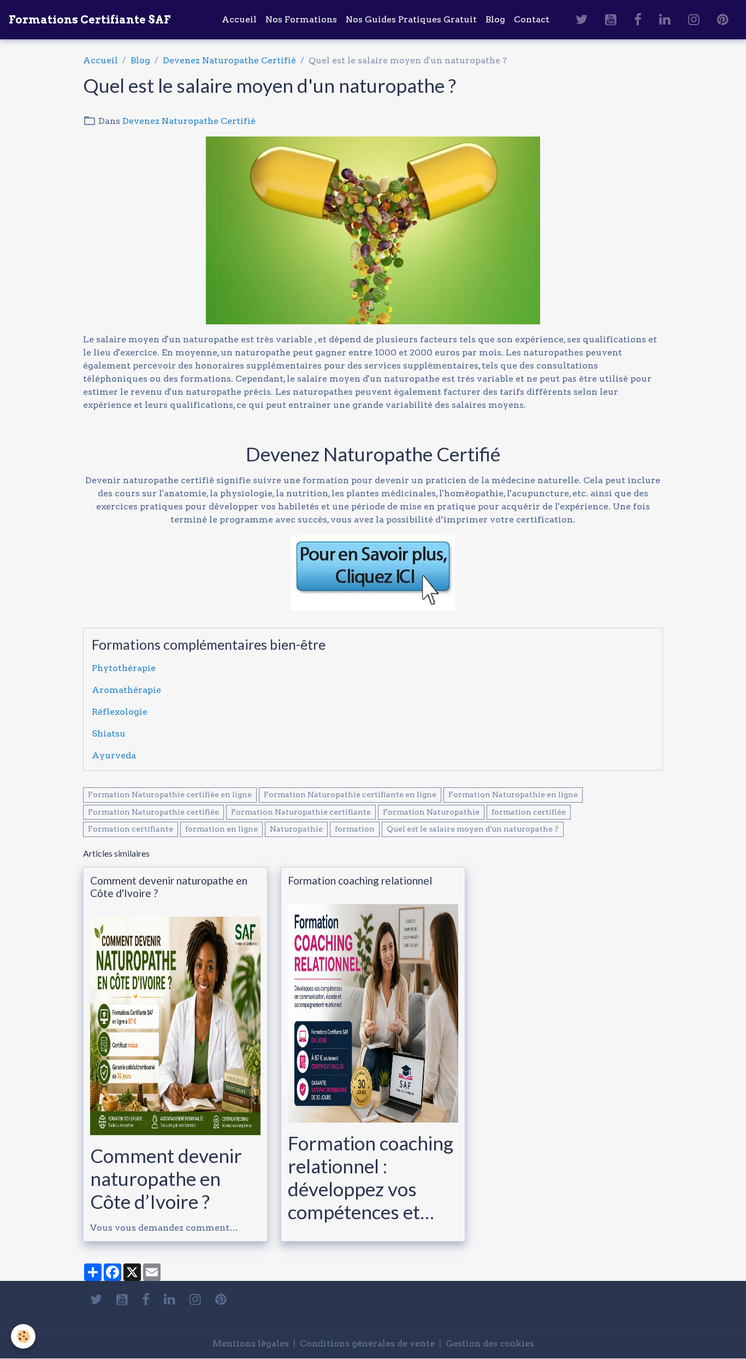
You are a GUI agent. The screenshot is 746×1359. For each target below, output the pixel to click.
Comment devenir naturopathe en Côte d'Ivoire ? (168, 886)
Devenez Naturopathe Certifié (229, 60)
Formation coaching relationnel (360, 880)
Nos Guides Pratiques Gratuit (411, 19)
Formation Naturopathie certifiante (301, 812)
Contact (531, 19)
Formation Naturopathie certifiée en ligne (170, 794)
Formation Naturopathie (431, 812)
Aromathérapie (126, 690)
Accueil (239, 19)
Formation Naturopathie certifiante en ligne (350, 794)
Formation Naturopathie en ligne (513, 794)
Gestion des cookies (490, 1343)
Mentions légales (250, 1343)
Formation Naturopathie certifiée (153, 812)
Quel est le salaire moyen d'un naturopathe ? (473, 828)
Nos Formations (301, 19)
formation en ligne (221, 828)
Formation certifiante (130, 828)
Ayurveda (114, 755)
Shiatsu (109, 733)
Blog (495, 19)
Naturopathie (296, 828)
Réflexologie (119, 712)
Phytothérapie (124, 668)
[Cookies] (23, 1336)
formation (355, 828)
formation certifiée (529, 812)
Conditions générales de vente (367, 1343)
